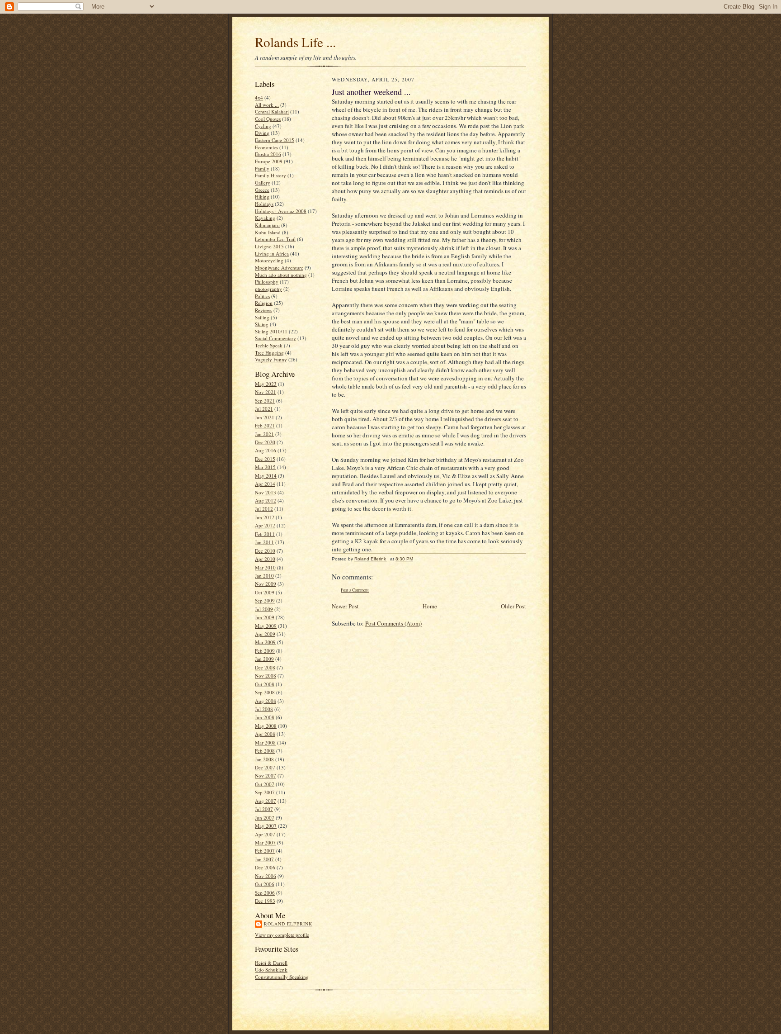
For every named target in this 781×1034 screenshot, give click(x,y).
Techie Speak (268, 345)
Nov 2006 (265, 876)
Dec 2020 (265, 442)
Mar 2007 (265, 842)
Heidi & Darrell (271, 962)
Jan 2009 (264, 658)
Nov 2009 (265, 583)
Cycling (263, 126)
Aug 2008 (265, 700)
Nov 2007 (265, 775)
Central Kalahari (272, 111)
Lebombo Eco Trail (275, 239)
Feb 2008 (265, 750)
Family (262, 168)
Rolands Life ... (295, 42)
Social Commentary (275, 338)
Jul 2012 (264, 508)
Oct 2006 (264, 884)
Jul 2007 (264, 809)
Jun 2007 (264, 817)
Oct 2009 (264, 592)
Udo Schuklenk (271, 969)
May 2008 (266, 725)
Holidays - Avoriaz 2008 (280, 211)
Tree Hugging (269, 352)
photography (268, 288)
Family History (270, 175)
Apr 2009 (265, 634)
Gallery (262, 182)
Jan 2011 (264, 542)
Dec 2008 (265, 667)
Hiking (262, 196)
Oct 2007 (264, 784)
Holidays (264, 203)
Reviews (263, 310)
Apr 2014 (265, 483)
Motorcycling (269, 260)
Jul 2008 (264, 709)
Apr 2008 (265, 733)
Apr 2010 (265, 558)
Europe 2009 (268, 161)
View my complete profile (282, 934)
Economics (266, 147)
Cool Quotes (268, 118)
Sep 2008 (265, 692)
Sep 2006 (265, 892)
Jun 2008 (264, 717)
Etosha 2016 (268, 154)
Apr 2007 (265, 834)
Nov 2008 (265, 675)
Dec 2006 (265, 867)
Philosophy (266, 281)
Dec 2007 (265, 767)
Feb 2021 (265, 425)
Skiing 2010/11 (271, 331)
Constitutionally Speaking (282, 976)
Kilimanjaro (267, 225)
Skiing (261, 324)
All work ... (267, 104)
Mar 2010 (265, 567)
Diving (262, 132)
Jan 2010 (264, 575)
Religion (264, 302)
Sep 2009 (265, 600)
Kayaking (265, 217)
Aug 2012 (265, 500)
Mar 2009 (265, 642)
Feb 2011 (265, 534)
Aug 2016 (265, 450)
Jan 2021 (264, 434)
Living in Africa (272, 253)
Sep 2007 (265, 792)
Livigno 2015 (269, 246)
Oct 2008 (264, 684)
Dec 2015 (265, 458)
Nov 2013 (265, 492)
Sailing (262, 317)
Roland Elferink (288, 923)
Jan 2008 (264, 759)
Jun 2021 (264, 417)
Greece (262, 189)
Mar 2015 (265, 467)
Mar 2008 (265, 742)
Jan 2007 (264, 859)
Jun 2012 (264, 517)
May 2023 (266, 383)
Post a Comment (355, 590)
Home (430, 606)
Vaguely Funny (271, 359)
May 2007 (266, 825)
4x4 (259, 97)
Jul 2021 (264, 408)
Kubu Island (268, 232)
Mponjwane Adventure (279, 267)
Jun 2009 (264, 617)
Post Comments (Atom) (393, 623)
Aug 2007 (265, 800)
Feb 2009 (265, 650)
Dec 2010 (265, 550)
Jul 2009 (264, 609)
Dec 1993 (265, 900)
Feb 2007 (265, 850)
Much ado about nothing (281, 274)
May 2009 (266, 625)
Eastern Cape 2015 (274, 140)
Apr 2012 (265, 525)
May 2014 (266, 475)
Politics (262, 296)
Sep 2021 (265, 400)
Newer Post (345, 606)
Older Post (513, 606)
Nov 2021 (265, 392)
